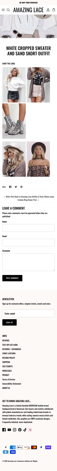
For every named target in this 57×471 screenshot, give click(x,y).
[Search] (9, 10)
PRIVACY (5, 374)
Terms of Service (8, 379)
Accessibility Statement (11, 383)
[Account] (47, 10)
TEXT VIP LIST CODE (10, 344)
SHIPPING (6, 362)
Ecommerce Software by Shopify (27, 461)
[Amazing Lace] (28, 10)
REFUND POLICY (8, 357)
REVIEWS (5, 340)
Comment (6, 250)
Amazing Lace (12, 461)
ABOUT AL (6, 387)
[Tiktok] (25, 429)
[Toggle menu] (3, 10)
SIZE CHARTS (7, 366)
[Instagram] (14, 429)
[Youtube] (9, 429)
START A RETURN (8, 353)
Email (4, 236)
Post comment (12, 278)
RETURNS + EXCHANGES (11, 349)
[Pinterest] (19, 429)
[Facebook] (4, 429)
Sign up (9, 322)
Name (4, 221)
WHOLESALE (7, 370)
